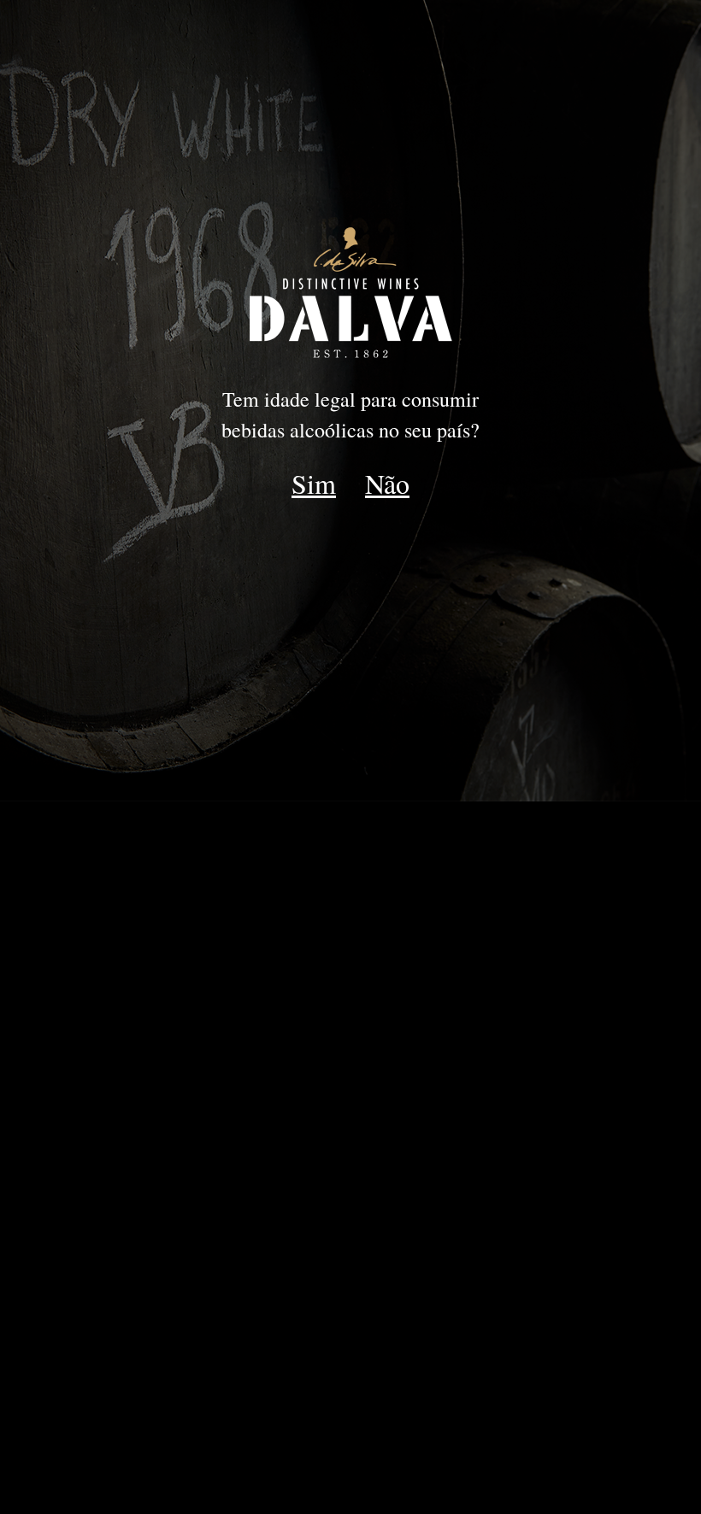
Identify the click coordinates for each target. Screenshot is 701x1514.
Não (387, 483)
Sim (314, 483)
